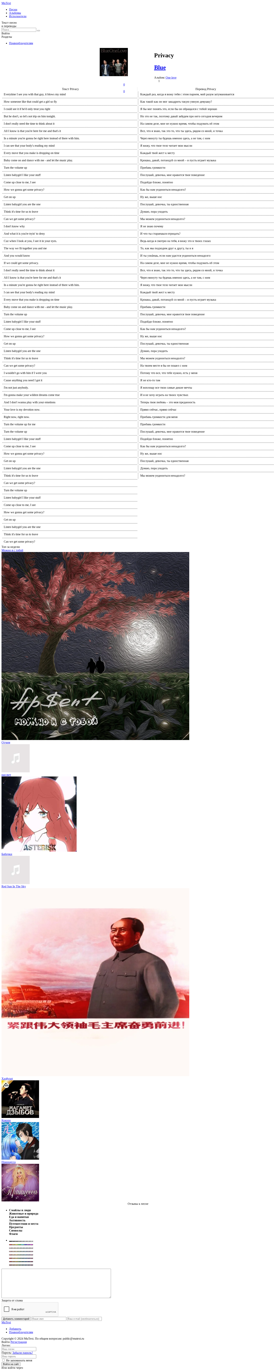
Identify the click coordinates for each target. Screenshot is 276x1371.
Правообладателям (21, 43)
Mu (6, 3)
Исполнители (17, 16)
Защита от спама (12, 1300)
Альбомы (15, 12)
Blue (160, 67)
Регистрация (19, 1342)
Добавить (15, 1328)
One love (171, 77)
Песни (13, 9)
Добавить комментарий (16, 1318)
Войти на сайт (11, 1364)
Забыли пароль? (22, 1352)
